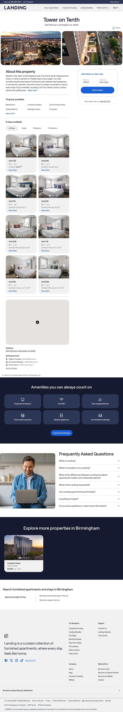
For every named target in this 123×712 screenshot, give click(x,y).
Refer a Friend (74, 650)
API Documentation (44, 705)
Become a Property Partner (108, 673)
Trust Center (102, 635)
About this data (11, 368)
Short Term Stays (75, 643)
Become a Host (104, 669)
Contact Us (102, 628)
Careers (101, 680)
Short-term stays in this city (50, 600)
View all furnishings (61, 433)
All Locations (73, 646)
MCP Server (32, 705)
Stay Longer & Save (51, 8)
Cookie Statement (74, 701)
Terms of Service (38, 701)
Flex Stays (72, 635)
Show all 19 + (10, 113)
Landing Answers (104, 632)
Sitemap (108, 701)
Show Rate (13, 170)
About (71, 669)
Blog (70, 673)
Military (71, 680)
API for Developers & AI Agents (15, 705)
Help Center (114, 2)
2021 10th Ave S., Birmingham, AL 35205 (61, 25)
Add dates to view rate (92, 74)
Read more (32, 90)
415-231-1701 (16, 2)
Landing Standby (86, 8)
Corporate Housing (69, 8)
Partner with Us (102, 8)
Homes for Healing (76, 676)
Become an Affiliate (105, 676)
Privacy (48, 701)
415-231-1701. (105, 101)
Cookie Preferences (59, 701)
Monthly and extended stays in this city (54, 596)
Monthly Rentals (75, 639)
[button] (37, 322)
